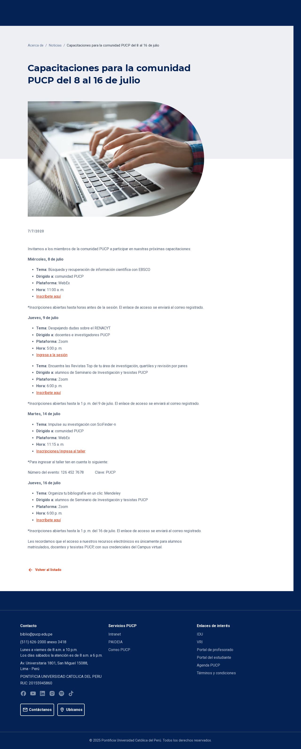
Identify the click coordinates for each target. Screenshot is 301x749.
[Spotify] (61, 694)
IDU (200, 634)
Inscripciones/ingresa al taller (60, 451)
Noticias (55, 45)
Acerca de (36, 45)
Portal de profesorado (215, 650)
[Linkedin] (42, 694)
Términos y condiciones (216, 673)
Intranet (114, 634)
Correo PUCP (119, 650)
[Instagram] (52, 694)
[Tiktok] (71, 694)
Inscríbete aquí (48, 296)
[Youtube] (33, 694)
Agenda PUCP (208, 665)
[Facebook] (23, 694)
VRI (200, 642)
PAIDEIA (115, 642)
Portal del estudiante (214, 657)
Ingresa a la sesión (51, 355)
